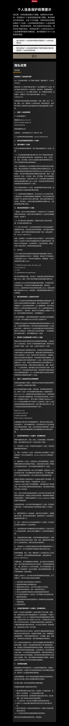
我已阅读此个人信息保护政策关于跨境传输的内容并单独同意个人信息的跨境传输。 (35, 49)
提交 (34, 56)
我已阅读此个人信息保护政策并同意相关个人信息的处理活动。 (35, 42)
